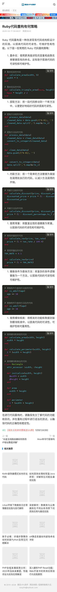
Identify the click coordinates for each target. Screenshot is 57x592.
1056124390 (41, 430)
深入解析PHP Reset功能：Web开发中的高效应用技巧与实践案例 (42, 570)
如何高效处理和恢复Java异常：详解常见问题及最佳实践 (42, 476)
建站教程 (6, 10)
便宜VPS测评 (28, 4)
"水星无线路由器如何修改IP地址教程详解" (14, 441)
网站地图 (33, 585)
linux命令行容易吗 (46, 439)
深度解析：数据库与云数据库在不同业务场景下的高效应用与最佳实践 (42, 508)
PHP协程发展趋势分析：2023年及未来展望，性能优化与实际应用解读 (15, 570)
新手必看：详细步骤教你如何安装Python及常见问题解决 (15, 539)
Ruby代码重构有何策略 (19, 26)
